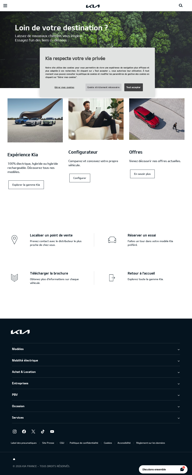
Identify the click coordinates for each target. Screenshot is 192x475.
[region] (97, 72)
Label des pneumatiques (24, 442)
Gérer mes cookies (64, 87)
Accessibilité (124, 442)
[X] (33, 431)
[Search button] (181, 5)
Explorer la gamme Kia (26, 184)
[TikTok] (42, 431)
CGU (62, 442)
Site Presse (48, 442)
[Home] (14, 459)
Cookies (108, 442)
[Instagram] (14, 431)
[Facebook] (24, 431)
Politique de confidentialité (84, 442)
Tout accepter (133, 87)
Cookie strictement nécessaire (103, 87)
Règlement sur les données (150, 442)
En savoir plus (142, 173)
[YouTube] (52, 431)
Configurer (79, 178)
